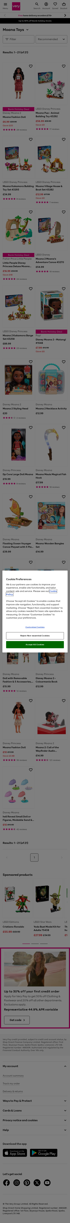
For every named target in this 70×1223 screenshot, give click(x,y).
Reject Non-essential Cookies (35, 635)
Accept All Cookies (35, 644)
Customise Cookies (35, 627)
